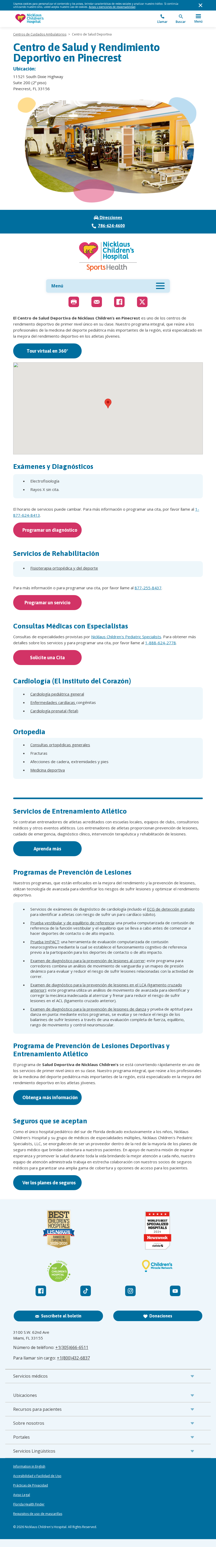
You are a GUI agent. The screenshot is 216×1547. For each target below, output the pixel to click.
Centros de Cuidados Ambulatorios (39, 34)
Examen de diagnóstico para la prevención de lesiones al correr (87, 960)
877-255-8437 (148, 587)
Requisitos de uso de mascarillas (37, 1514)
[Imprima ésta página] (73, 302)
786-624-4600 (111, 225)
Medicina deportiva (47, 770)
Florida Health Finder (29, 1504)
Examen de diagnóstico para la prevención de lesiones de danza (88, 1009)
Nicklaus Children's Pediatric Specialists (126, 636)
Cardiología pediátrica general (57, 694)
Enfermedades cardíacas (53, 702)
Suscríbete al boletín (61, 1315)
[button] (108, 403)
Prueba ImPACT (44, 941)
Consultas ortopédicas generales (60, 744)
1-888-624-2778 (160, 642)
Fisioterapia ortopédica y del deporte (64, 568)
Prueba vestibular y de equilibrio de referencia (72, 922)
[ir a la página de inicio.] (60, 19)
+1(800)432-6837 (73, 1358)
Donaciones (160, 1315)
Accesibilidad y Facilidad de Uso (37, 1476)
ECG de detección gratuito (171, 909)
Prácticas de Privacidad (30, 1485)
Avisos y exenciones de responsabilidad (112, 7)
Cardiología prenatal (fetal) (54, 710)
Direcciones (110, 217)
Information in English (29, 1466)
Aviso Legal (21, 1495)
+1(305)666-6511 (71, 1347)
